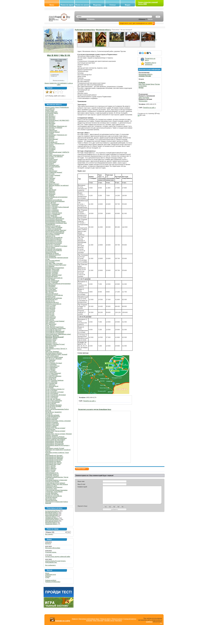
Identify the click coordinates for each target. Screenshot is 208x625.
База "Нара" (49, 153)
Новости (75, 619)
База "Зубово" (49, 133)
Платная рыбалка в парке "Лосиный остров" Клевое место (56, 355)
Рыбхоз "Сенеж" (50, 471)
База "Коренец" (50, 137)
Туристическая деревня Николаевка (56, 490)
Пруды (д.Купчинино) (51, 393)
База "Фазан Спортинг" (52, 184)
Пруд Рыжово (49, 387)
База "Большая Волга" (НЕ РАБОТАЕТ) (57, 120)
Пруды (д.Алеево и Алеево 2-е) (54, 389)
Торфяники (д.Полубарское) (53, 487)
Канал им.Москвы (50, 252)
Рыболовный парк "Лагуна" (53, 462)
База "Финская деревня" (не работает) (57, 185)
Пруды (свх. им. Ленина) (52, 399)
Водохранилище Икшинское (53, 220)
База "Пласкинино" (51, 161)
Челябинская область (51, 518)
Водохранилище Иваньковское (54, 218)
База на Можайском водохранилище (56, 197)
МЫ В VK (65, 55)
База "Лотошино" (50, 148)
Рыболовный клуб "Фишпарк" (54, 458)
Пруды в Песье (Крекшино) (53, 400)
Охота (47, 573)
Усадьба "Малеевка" (51, 493)
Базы (52, 5)
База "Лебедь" (49, 145)
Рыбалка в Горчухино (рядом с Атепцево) (58, 420)
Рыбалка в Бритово (51, 419)
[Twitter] (142, 53)
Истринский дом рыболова (53, 249)
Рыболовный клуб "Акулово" (54, 455)
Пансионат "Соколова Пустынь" (55, 344)
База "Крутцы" (49, 140)
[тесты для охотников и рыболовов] (59, 596)
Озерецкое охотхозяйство (53, 303)
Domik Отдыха (49, 110)
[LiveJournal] (150, 53)
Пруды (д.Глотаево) (51, 390)
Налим (147, 84)
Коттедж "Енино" (50, 279)
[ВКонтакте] (140, 53)
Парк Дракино (49, 347)
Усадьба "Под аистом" (52, 494)
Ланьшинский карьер (51, 293)
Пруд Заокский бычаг (51, 386)
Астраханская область (52, 511)
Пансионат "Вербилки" (52, 335)
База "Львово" (49, 150)
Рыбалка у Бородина (51, 435)
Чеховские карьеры (51, 497)
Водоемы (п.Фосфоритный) (53, 217)
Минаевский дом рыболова (53, 298)
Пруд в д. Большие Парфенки (54, 380)
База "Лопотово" (50, 146)
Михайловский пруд (51, 299)
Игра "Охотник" (98, 620)
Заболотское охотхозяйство (53, 237)
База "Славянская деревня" (53, 172)
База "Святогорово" (51, 171)
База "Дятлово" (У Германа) (53, 127)
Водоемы (97, 5)
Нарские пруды (50, 301)
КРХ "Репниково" (50, 286)
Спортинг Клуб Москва (52, 481)
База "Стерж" (49, 176)
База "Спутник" (50, 174)
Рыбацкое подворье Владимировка (56, 438)
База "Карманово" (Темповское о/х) (56, 135)
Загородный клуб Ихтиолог (53, 243)
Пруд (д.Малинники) (51, 367)
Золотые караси (50, 247)
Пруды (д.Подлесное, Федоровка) (55, 394)
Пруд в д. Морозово (51, 381)
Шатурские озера (50, 498)
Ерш (140, 84)
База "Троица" (49, 181)
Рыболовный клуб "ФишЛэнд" (54, 457)
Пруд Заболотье (50, 384)
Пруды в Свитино (50, 403)
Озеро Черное (49, 319)
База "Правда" (49, 163)
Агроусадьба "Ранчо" (51, 113)
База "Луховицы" (50, 149)
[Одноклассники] (145, 53)
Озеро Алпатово (50, 306)
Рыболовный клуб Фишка (53, 461)
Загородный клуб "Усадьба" (53, 241)
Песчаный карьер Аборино (53, 353)
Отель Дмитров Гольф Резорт (54, 327)
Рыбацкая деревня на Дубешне (54, 436)
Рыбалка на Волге (50, 580)
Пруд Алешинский (50, 377)
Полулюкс (145, 97)
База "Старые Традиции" (52, 175)
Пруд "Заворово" (50, 360)
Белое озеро (49, 198)
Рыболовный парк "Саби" (53, 464)
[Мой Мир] (147, 53)
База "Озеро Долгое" (51, 159)
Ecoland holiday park (51, 111)
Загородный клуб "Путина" (53, 240)
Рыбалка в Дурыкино (51, 422)
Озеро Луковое (50, 315)
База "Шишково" (50, 191)
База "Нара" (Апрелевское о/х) (54, 155)
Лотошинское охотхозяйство (54, 295)
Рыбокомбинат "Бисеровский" (54, 441)
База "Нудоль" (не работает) (54, 156)
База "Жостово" (50, 129)
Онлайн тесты (109, 620)
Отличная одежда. (50, 552)
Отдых (47, 577)
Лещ (143, 84)
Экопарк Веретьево (51, 500)
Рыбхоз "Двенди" (50, 467)
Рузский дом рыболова (52, 415)
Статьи (113, 5)
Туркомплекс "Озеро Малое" (54, 491)
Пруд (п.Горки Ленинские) (53, 373)
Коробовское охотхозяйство (53, 277)
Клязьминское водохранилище (54, 267)
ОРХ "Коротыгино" (50, 324)
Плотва (157, 84)
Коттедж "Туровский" (51, 282)
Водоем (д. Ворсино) (51, 205)
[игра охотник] (59, 607)
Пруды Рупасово (50, 407)
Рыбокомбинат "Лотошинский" (54, 444)
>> (156, 39)
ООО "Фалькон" (50, 322)
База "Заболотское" (51, 130)
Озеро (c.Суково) (50, 305)
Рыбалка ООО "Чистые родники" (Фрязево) (58, 433)
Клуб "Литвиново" (50, 256)
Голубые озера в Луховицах (53, 227)
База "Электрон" (50, 192)
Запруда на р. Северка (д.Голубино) (56, 246)
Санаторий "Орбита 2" (52, 474)
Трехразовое (143, 101)
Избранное (142, 19)
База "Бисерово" (50, 117)
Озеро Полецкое (50, 318)
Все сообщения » (50, 565)
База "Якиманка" (50, 194)
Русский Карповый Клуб (52, 416)
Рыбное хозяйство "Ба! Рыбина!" (55, 439)
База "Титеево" (50, 179)
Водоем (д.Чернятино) (52, 211)
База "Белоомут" (50, 116)
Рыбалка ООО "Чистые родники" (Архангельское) (55, 428)
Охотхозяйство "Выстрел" (53, 329)
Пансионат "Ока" (50, 341)
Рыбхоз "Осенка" (50, 470)
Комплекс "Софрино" (51, 272)
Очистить (150, 19)
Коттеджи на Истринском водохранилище (58, 283)
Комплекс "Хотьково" (51, 273)
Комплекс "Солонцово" (52, 270)
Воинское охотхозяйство (52, 226)
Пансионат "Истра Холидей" (54, 337)
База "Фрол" (49, 187)
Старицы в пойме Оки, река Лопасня (56, 484)
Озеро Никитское (50, 316)
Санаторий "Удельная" (52, 475)
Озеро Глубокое (50, 309)
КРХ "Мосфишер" (50, 285)
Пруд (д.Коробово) (51, 364)
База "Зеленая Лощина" (52, 132)
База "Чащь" (49, 188)
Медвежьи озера (50, 296)
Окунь (152, 84)
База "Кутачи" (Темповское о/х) (55, 143)
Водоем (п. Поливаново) (52, 214)
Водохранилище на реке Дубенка (55, 221)
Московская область (51, 512)
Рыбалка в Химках (51, 426)
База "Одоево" (49, 158)
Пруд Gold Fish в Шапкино (53, 376)
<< (76, 39)
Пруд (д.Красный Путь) (52, 366)
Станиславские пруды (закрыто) (55, 483)
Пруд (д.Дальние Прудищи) (53, 363)
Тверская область (50, 516)
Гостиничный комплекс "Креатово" (55, 230)
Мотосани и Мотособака (52, 548)
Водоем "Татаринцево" (52, 204)
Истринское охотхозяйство (53, 250)
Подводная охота (50, 574)
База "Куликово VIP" (51, 142)
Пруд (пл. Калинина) (51, 374)
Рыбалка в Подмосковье (52, 581)
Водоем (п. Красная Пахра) (53, 213)
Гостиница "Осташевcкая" (53, 228)
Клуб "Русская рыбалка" (52, 260)
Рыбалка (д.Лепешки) (51, 418)
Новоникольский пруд (52, 302)
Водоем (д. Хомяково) (52, 210)
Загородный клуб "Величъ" (53, 239)
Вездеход (48, 543)
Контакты (118, 620)
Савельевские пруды (51, 472)
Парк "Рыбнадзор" (50, 345)
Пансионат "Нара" (50, 340)
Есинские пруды (50, 236)
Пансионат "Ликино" (51, 338)
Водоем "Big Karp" (50, 202)
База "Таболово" (50, 178)
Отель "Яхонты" (50, 325)
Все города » (49, 534)
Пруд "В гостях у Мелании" (53, 358)
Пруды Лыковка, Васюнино (53, 405)
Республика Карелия (51, 514)
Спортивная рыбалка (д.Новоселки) (56, 480)
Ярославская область (52, 521)
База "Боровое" (50, 122)
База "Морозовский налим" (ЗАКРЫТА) (57, 152)
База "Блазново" (50, 119)
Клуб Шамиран (49, 266)
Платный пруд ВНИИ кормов (54, 357)
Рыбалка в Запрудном (52, 423)
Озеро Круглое (49, 312)
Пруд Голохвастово (51, 383)
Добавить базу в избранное (150, 63)
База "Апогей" (49, 114)
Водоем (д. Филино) (51, 208)
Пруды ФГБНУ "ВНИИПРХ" (53, 412)
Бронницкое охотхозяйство (53, 200)
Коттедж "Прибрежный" (52, 280)
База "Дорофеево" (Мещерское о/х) (56, 126)
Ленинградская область (52, 519)
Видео (127, 5)
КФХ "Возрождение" (51, 290)
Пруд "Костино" (50, 361)
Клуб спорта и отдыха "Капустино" (55, 265)
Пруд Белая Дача (50, 379)
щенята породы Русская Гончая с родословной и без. (55, 561)
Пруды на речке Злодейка (53, 406)
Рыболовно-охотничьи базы (85, 30)
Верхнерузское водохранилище (55, 201)
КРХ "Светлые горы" (51, 288)
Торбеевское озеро (51, 485)
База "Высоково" (50, 123)
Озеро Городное (50, 311)
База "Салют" (49, 168)
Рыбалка (48, 576)
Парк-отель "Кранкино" (52, 351)
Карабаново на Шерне (52, 253)
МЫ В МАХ (53, 55)
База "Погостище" (50, 162)
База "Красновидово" (51, 139)
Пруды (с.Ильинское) (51, 396)
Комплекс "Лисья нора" (52, 269)
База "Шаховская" (50, 189)
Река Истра (48, 413)
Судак (141, 86)
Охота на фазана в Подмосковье (55, 328)
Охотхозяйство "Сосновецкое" (54, 332)
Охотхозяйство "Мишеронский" (55, 331)
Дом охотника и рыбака (52, 234)
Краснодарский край (51, 515)
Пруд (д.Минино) (50, 368)
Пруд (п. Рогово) (50, 370)
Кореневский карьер (51, 276)
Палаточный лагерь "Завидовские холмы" (58, 334)
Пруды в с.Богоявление (52, 402)
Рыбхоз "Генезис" (50, 465)
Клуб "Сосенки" (50, 262)
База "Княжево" (50, 136)
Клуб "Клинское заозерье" (53, 254)
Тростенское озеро (51, 488)
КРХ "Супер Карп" (50, 289)
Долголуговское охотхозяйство (54, 231)
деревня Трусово (145, 76)
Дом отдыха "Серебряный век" (54, 233)
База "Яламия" (49, 195)
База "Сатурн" (49, 169)
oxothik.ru (149, 622)
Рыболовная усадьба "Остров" (54, 448)
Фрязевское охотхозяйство (53, 496)
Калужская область (51, 522)
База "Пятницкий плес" (52, 165)
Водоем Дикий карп (51, 215)
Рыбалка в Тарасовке (51, 425)
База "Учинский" (50, 182)
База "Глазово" (49, 124)
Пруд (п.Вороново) (51, 371)
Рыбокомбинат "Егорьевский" (54, 442)
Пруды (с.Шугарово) (51, 397)
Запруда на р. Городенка (52, 244)
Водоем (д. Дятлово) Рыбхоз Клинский (57, 207)
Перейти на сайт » (89, 401)
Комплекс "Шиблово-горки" (53, 275)
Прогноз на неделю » (58, 80)
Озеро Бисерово (50, 308)
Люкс (140, 97)
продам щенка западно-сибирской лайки (57, 556)
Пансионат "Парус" (51, 342)
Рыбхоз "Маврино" (51, 468)
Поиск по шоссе (82, 5)
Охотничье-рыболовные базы (89, 619)
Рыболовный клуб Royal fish (53, 459)
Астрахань (91, 19)
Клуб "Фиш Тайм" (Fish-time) (54, 263)
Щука (145, 86)
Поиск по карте (67, 5)
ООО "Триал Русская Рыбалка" (55, 321)
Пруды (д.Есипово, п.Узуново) (54, 392)
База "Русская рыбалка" (52, 166)
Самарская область (51, 524)
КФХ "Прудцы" (49, 292)
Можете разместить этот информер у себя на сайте (59, 83)
